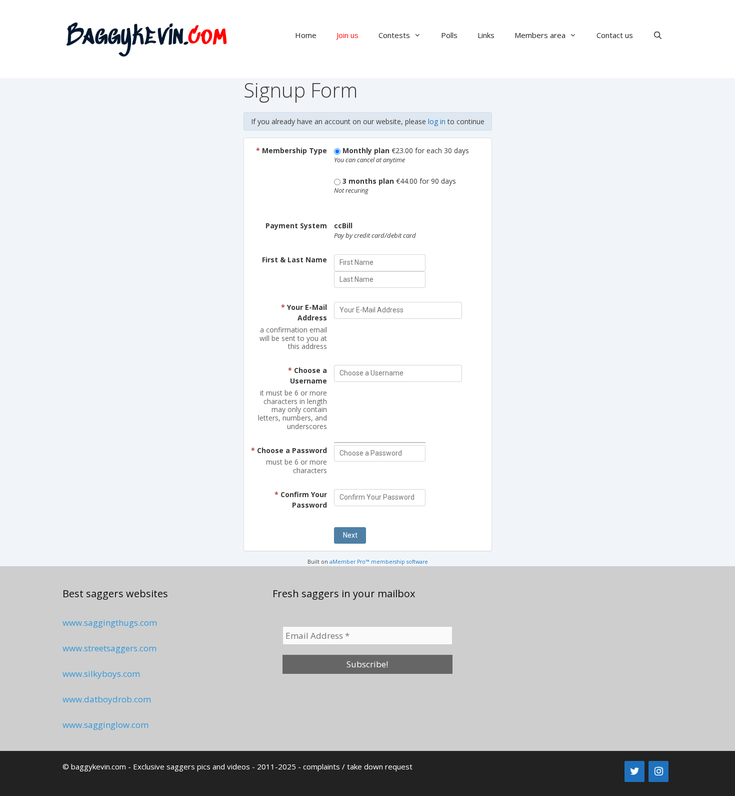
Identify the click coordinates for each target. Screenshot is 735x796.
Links (486, 35)
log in (437, 121)
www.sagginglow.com (105, 724)
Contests (394, 35)
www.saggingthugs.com (109, 622)
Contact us (614, 35)
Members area (540, 35)
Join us (347, 35)
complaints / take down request (357, 766)
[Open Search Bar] (657, 35)
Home (305, 35)
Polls (449, 35)
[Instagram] (658, 771)
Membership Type (291, 150)
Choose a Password (289, 450)
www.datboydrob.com (106, 699)
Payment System (296, 225)
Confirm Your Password (300, 500)
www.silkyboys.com (101, 673)
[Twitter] (634, 771)
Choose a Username (307, 375)
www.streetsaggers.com (109, 648)
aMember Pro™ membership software (379, 561)
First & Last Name (294, 259)
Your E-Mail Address (304, 312)
